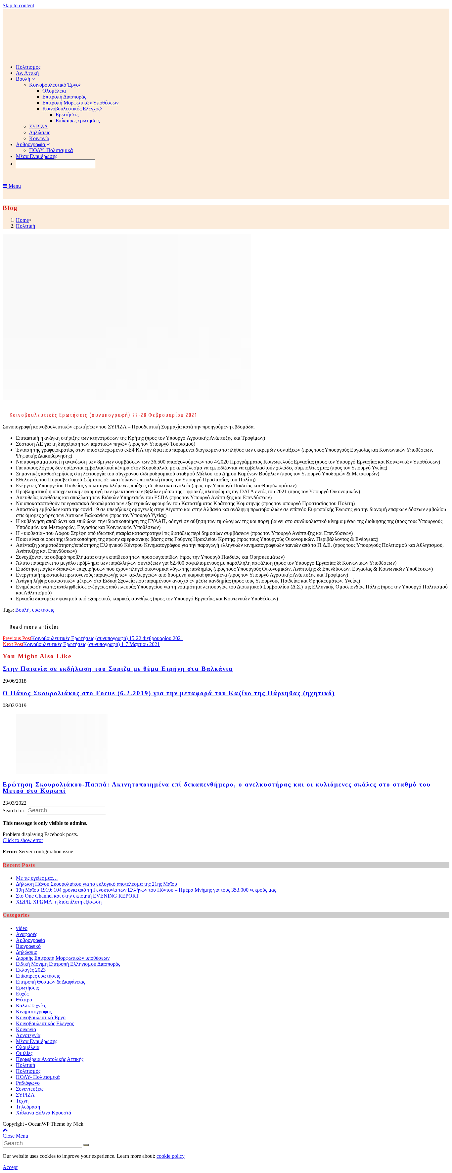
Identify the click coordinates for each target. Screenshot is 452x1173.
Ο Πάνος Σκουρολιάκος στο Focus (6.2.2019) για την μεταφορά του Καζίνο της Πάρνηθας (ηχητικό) (169, 693)
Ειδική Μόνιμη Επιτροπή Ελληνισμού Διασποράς (68, 964)
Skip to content (18, 5)
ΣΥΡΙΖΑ (25, 1095)
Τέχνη (22, 1101)
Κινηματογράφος (34, 1011)
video (21, 928)
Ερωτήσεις (27, 988)
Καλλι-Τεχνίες (31, 1005)
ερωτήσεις (43, 610)
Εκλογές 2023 (31, 970)
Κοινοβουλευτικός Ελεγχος (45, 1023)
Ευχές (22, 993)
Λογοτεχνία (28, 1035)
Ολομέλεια (27, 1047)
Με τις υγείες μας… (37, 878)
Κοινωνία (26, 1029)
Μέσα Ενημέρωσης (36, 1041)
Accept (10, 1167)
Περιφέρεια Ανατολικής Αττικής (49, 1059)
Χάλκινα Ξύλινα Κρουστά (43, 1112)
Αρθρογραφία (30, 940)
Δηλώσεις (26, 952)
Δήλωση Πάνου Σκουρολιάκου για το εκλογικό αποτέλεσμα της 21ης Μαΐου (96, 884)
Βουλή (22, 610)
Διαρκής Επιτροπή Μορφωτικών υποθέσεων (63, 958)
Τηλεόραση (28, 1107)
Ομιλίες (24, 1053)
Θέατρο (24, 999)
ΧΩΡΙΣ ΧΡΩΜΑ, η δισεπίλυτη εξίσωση (59, 902)
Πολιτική (25, 1065)
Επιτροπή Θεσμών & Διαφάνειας (50, 982)
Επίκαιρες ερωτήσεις (38, 976)
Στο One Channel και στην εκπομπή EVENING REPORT (77, 896)
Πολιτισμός (28, 1071)
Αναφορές (26, 934)
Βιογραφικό (28, 946)
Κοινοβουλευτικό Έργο (41, 1017)
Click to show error (23, 840)
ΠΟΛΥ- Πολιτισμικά (38, 1077)
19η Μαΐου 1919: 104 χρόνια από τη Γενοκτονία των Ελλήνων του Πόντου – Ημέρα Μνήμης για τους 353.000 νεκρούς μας (146, 890)
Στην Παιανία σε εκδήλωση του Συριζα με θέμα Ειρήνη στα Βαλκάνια (118, 668)
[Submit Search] (86, 1145)
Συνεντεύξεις (29, 1089)
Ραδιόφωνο (28, 1083)
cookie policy (171, 1156)
